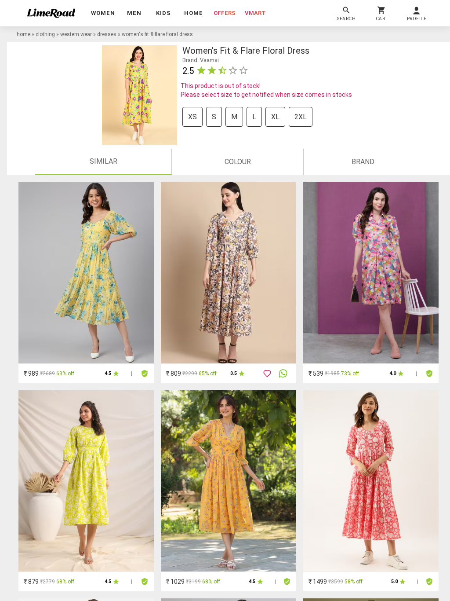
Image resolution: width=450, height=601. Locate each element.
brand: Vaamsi (200, 60)
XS (192, 117)
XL (275, 117)
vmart (255, 13)
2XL (300, 117)
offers (225, 13)
